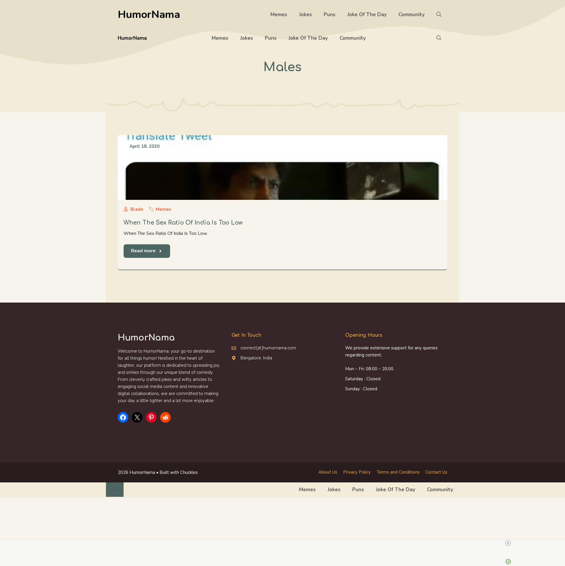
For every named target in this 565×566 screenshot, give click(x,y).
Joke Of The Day (367, 14)
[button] (439, 15)
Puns (329, 14)
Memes (278, 14)
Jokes (305, 14)
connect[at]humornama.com (268, 348)
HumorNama (149, 14)
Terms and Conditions (398, 472)
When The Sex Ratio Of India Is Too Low (183, 222)
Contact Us (436, 472)
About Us (327, 472)
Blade (136, 209)
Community (411, 14)
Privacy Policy (357, 472)
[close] (508, 543)
